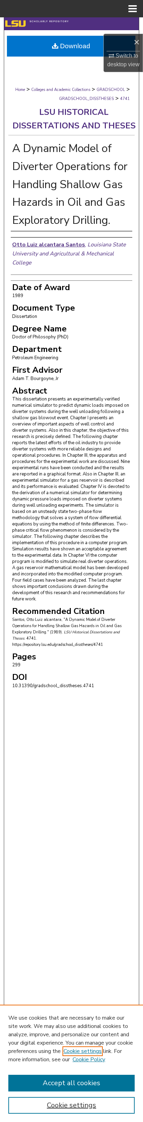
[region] (71, 1063)
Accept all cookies (71, 1083)
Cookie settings (83, 1051)
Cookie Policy (89, 1059)
